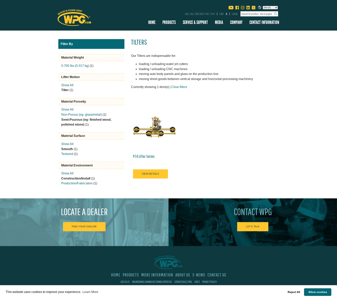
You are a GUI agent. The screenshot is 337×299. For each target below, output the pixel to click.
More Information (157, 274)
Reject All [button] (294, 292)
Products (169, 22)
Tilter (65, 90)
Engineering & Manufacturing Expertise (152, 281)
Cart (223, 14)
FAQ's (197, 281)
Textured (67, 154)
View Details (150, 173)
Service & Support (195, 22)
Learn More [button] (90, 292)
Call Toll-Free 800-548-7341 (200, 14)
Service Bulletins (183, 281)
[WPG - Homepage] (74, 17)
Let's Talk (253, 226)
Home (151, 22)
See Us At (125, 281)
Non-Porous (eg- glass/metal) (81, 114)
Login (235, 14)
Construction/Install (75, 178)
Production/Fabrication (77, 183)
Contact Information (264, 22)
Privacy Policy (209, 281)
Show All (67, 85)
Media (219, 22)
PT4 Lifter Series (144, 156)
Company (236, 22)
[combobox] (259, 14)
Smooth (67, 149)
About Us (182, 274)
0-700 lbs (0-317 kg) (75, 65)
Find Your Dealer (84, 226)
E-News (198, 274)
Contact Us (217, 274)
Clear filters (179, 87)
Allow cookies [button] (317, 292)
